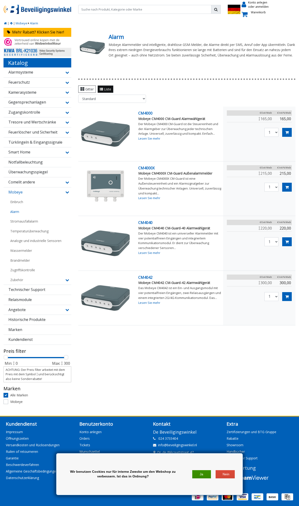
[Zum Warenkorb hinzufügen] (287, 132)
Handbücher (236, 451)
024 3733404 (167, 438)
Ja (201, 474)
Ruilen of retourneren (22, 451)
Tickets (84, 445)
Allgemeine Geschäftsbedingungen (32, 471)
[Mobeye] (11, 23)
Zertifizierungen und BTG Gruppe (251, 432)
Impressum (14, 432)
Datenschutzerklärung (22, 478)
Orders (84, 438)
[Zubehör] (66, 280)
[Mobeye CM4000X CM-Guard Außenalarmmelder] (105, 188)
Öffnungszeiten (17, 438)
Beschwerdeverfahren (22, 464)
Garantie (12, 458)
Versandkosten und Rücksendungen (33, 445)
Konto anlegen (90, 432)
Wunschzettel (89, 451)
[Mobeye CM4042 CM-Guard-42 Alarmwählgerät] (105, 298)
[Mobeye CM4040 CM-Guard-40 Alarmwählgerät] (105, 243)
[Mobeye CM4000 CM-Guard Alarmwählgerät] (105, 134)
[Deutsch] (234, 9)
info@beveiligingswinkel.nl (177, 445)
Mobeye (21, 23)
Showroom (235, 445)
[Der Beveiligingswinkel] (37, 9)
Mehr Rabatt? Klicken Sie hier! (37, 32)
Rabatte (232, 438)
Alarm (34, 23)
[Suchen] (216, 9)
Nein (226, 474)
